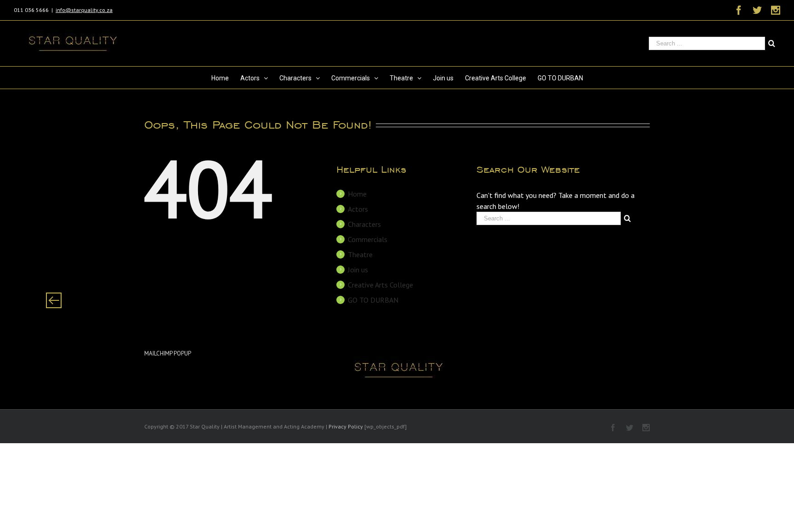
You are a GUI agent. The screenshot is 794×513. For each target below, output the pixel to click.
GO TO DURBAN (373, 299)
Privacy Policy (346, 426)
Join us (358, 269)
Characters (364, 224)
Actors (358, 209)
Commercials (367, 239)
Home (357, 193)
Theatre (360, 254)
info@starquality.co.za (84, 9)
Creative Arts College (380, 284)
